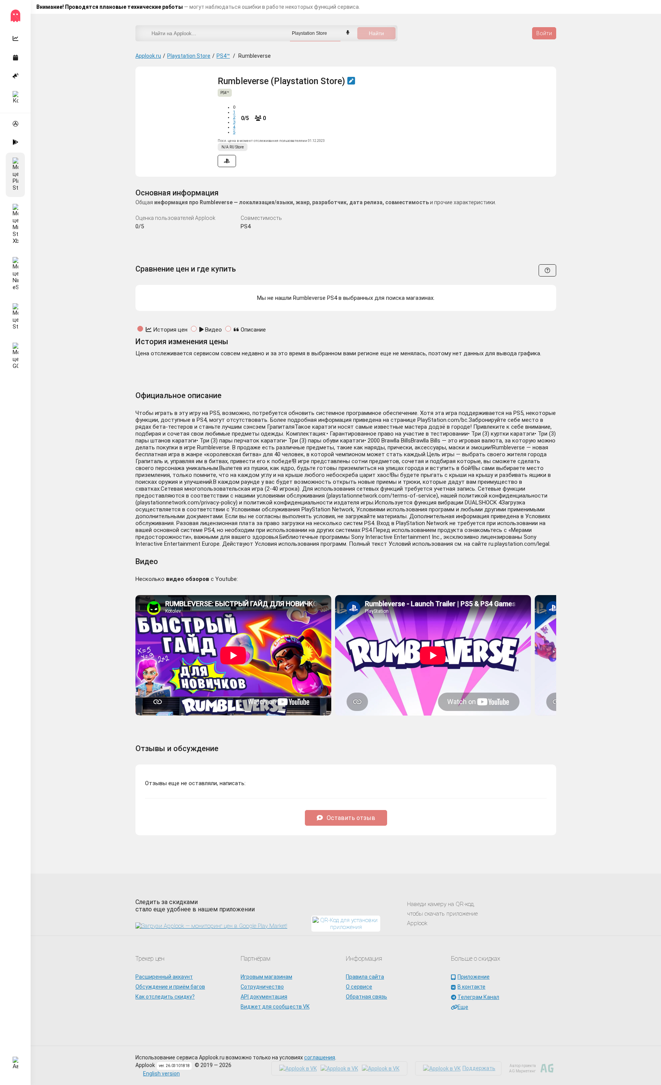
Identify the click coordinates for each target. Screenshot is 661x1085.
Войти (544, 33)
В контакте (471, 987)
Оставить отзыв (351, 817)
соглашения (319, 1057)
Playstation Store (188, 56)
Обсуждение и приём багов (170, 987)
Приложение (473, 977)
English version (161, 1073)
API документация (264, 997)
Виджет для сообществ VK (275, 1007)
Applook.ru (148, 56)
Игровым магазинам (266, 977)
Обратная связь (366, 997)
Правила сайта (365, 977)
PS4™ (223, 56)
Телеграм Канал (478, 997)
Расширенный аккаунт (164, 977)
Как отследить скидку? (165, 997)
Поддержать (478, 1068)
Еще (462, 1007)
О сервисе (359, 987)
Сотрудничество (262, 987)
